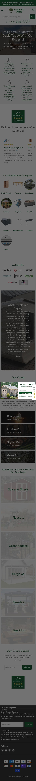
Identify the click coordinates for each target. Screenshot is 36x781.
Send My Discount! (26, 393)
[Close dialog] (34, 383)
